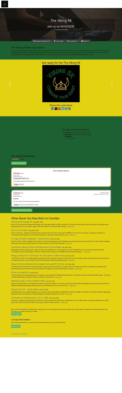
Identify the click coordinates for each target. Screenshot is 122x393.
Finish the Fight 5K (19, 272)
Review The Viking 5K (18, 163)
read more (70, 226)
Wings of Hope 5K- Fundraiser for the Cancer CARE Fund (37, 255)
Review (85, 41)
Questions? (15, 326)
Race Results (72, 41)
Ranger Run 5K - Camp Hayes (24, 289)
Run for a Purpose (19, 230)
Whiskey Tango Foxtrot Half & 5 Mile (28, 280)
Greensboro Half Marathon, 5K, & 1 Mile (30, 297)
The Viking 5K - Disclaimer (19, 334)
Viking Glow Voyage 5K (21, 221)
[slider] (15, 159)
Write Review (16, 314)
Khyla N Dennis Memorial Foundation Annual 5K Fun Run (37, 264)
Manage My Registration (42, 41)
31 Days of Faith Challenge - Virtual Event (30, 238)
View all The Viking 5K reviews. (21, 210)
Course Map (59, 41)
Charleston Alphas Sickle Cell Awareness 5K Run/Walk (36, 247)
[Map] (30, 133)
